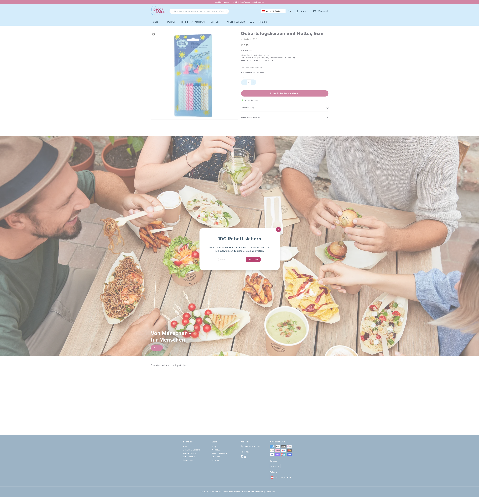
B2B (252, 22)
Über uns (215, 22)
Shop (156, 22)
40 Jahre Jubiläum (236, 22)
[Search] (226, 11)
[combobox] (199, 11)
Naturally (170, 22)
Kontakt (263, 22)
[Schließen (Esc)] (278, 229)
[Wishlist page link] (290, 11)
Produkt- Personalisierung (192, 22)
